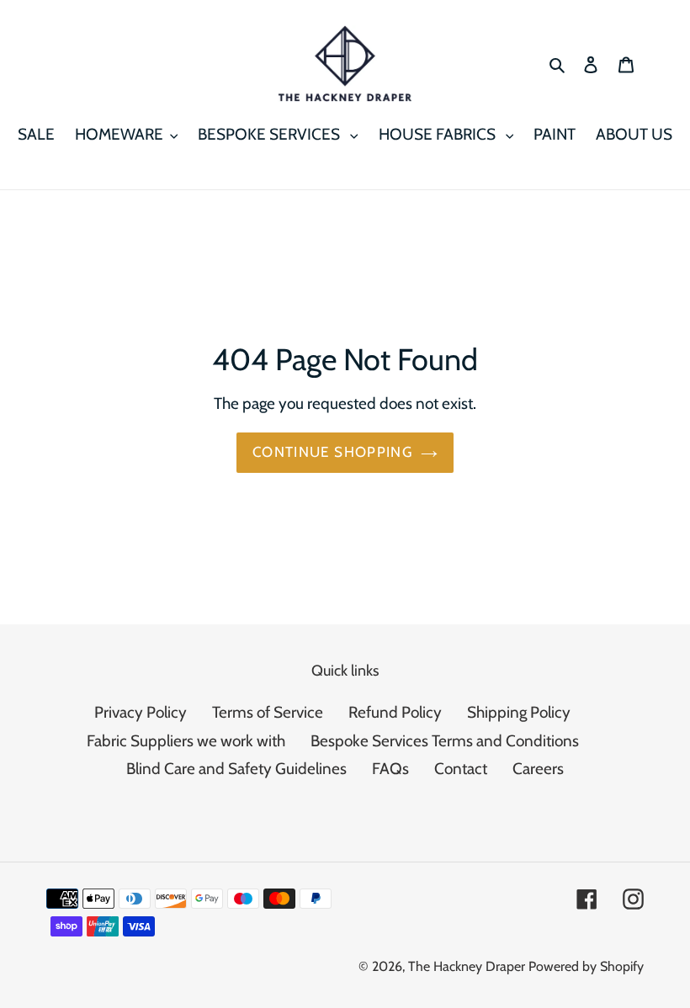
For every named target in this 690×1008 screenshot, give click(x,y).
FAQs (390, 768)
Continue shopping (332, 451)
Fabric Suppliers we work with (186, 741)
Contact (460, 768)
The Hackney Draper (466, 966)
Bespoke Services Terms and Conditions (444, 741)
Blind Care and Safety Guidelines (236, 768)
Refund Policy (395, 712)
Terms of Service (267, 712)
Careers (538, 768)
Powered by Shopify (586, 966)
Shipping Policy (519, 712)
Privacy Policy (140, 712)
